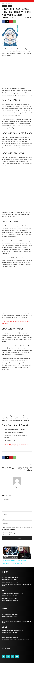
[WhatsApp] (14, 21)
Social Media (9, 3)
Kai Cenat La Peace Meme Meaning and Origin (12, 575)
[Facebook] (3, 21)
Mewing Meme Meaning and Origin (10, 582)
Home (3, 3)
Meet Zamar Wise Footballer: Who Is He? (8, 468)
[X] (7, 21)
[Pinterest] (11, 21)
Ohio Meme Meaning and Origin (9, 579)
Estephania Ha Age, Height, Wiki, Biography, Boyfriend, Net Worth (25, 468)
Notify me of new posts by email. (11, 535)
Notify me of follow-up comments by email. (14, 533)
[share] (15, 548)
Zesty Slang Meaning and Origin (10, 577)
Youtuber (10, 6)
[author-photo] (17, 484)
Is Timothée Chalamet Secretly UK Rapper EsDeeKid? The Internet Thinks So (11, 548)
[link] (5, 548)
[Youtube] (17, 656)
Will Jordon (5, 17)
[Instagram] (8, 656)
